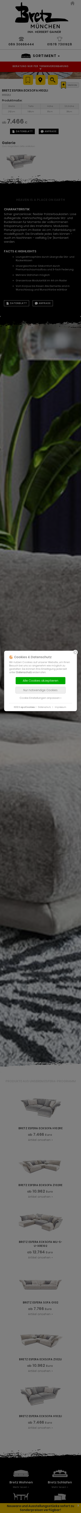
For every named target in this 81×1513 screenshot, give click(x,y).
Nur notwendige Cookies (40, 690)
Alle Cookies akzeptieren (40, 680)
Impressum (60, 707)
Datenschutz (24, 672)
